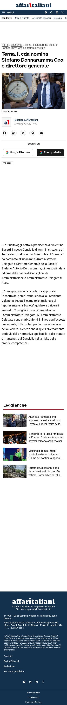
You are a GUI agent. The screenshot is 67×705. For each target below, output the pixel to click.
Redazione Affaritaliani (26, 120)
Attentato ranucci (41, 18)
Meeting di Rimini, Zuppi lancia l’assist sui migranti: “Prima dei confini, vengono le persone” (45, 454)
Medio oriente (22, 18)
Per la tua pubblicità (14, 671)
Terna (7, 163)
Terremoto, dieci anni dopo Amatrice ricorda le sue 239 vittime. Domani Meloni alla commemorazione (44, 471)
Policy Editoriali (11, 661)
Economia (16, 44)
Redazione (9, 666)
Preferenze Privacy (33, 702)
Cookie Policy (34, 697)
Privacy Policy (33, 693)
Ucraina (58, 18)
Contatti (8, 656)
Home (5, 44)
